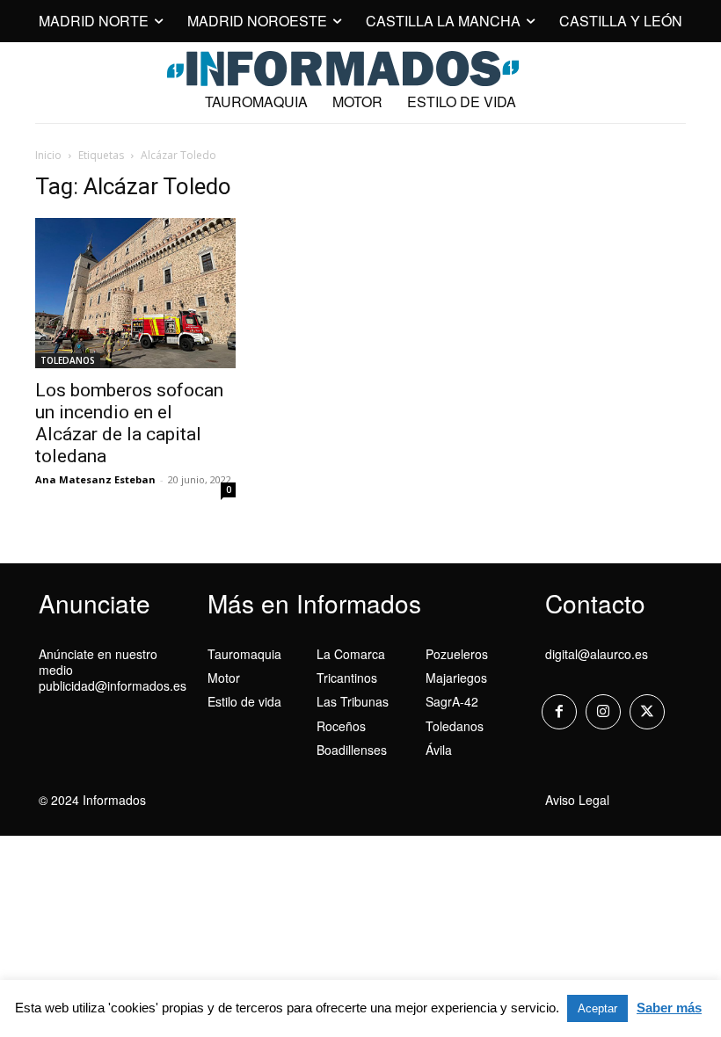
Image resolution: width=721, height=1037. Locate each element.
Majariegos (456, 677)
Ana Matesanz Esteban (95, 479)
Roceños (341, 726)
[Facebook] (559, 711)
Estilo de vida (244, 701)
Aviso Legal (577, 800)
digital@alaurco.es (596, 654)
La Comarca (351, 654)
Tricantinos (347, 677)
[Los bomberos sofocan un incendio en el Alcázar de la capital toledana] (135, 293)
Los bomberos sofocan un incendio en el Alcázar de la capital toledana (129, 423)
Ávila (439, 749)
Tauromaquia (244, 654)
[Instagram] (603, 711)
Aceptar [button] (597, 1008)
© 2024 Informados (92, 800)
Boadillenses (352, 749)
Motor (224, 677)
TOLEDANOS (67, 360)
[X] (647, 711)
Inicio (48, 155)
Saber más (669, 1007)
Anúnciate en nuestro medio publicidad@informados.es (112, 669)
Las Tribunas (353, 701)
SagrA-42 (452, 701)
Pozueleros (457, 654)
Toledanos (455, 726)
